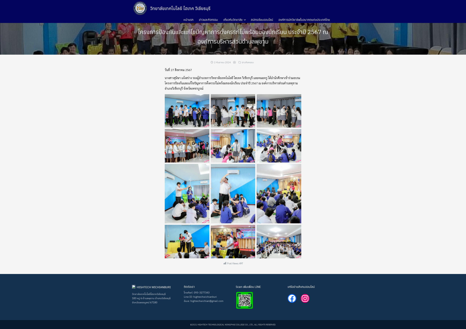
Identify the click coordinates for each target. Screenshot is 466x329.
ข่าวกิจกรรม (248, 62)
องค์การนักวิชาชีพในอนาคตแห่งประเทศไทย (304, 19)
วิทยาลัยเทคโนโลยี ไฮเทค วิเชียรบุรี (180, 8)
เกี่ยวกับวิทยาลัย (232, 19)
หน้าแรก (188, 19)
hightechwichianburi (205, 296)
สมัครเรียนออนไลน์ (262, 19)
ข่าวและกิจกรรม (208, 19)
